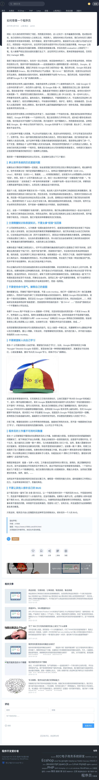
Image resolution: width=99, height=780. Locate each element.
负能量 (94, 776)
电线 (95, 771)
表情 (9, 726)
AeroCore (5, 759)
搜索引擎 (59, 771)
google (64, 761)
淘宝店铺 (69, 11)
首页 (3, 11)
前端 (46, 11)
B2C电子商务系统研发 (70, 756)
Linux (39, 11)
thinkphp (62, 768)
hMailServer (72, 761)
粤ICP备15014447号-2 (14, 763)
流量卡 (78, 11)
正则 (75, 771)
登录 (95, 4)
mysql (82, 764)
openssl (94, 764)
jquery (62, 764)
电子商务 (91, 771)
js (67, 764)
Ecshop (48, 760)
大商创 (11, 11)
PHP (31, 11)
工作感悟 (48, 771)
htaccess (86, 761)
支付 (64, 771)
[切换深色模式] (89, 4)
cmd (92, 757)
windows (76, 768)
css (96, 757)
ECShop (21, 11)
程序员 (15, 539)
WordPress (84, 768)
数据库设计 (70, 771)
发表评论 (88, 726)
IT (96, 761)
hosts (79, 761)
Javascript (52, 764)
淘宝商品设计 (82, 771)
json (70, 764)
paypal (44, 768)
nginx (88, 764)
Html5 (92, 761)
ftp (60, 761)
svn (56, 768)
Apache (53, 757)
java (44, 764)
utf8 (71, 768)
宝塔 (43, 771)
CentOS (88, 757)
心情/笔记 (57, 11)
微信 (53, 771)
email (56, 761)
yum (90, 768)
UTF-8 (68, 768)
